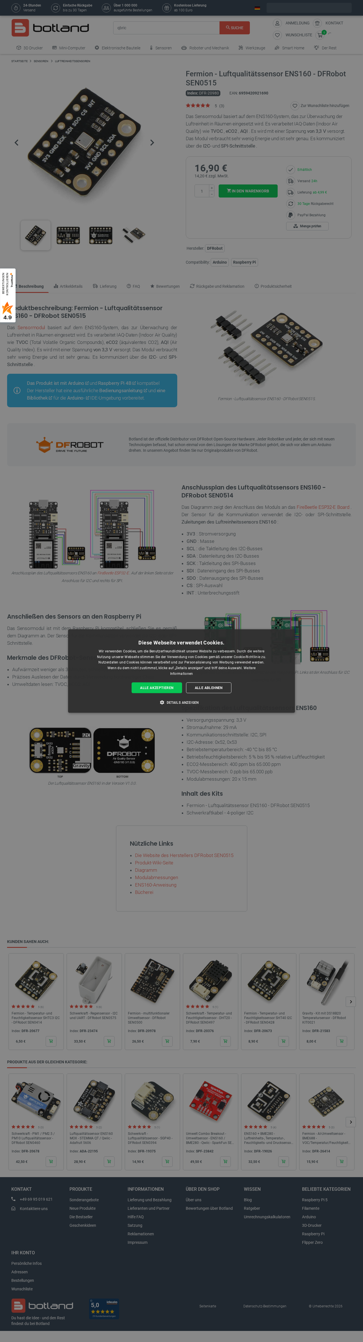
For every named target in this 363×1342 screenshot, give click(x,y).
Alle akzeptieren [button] (156, 688)
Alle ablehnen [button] (209, 688)
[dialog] (181, 671)
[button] (181, 702)
